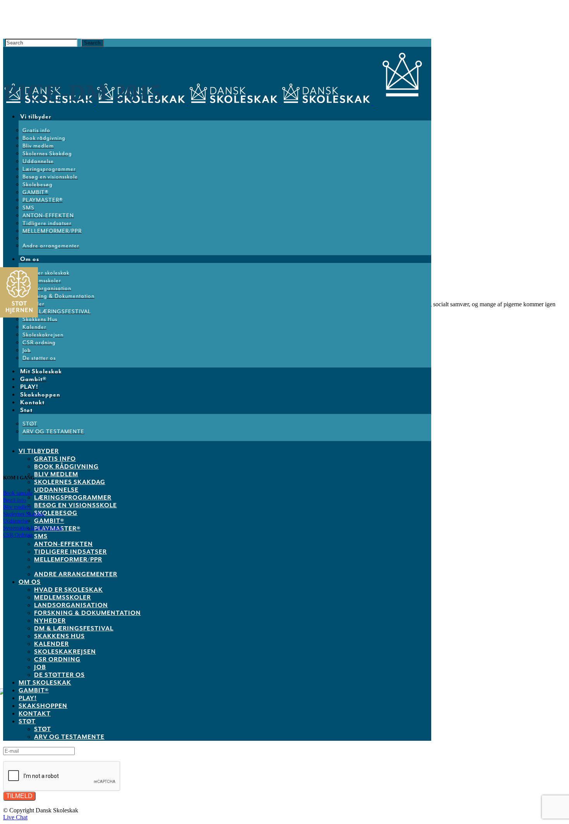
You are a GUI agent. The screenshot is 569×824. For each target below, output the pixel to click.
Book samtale (18, 493)
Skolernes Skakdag (24, 514)
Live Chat (15, 817)
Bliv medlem (17, 507)
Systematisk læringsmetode (32, 528)
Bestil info (14, 500)
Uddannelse (15, 521)
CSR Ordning (18, 535)
